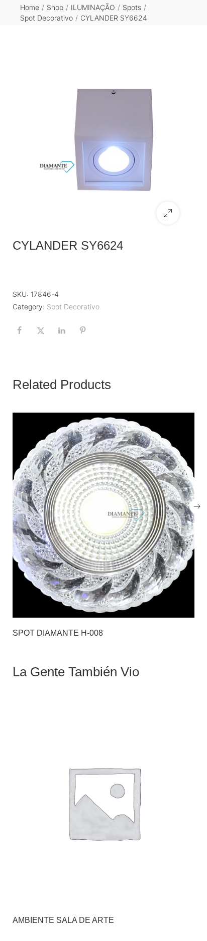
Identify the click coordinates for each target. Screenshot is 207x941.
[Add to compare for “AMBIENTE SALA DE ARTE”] (183, 894)
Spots (132, 7)
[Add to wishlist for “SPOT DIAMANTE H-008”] (162, 607)
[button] (167, 213)
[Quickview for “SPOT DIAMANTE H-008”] (103, 515)
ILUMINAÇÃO (93, 7)
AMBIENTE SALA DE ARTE (63, 920)
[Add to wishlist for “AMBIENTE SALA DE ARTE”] (162, 894)
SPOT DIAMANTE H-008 (58, 633)
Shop (55, 7)
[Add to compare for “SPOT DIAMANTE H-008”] (183, 607)
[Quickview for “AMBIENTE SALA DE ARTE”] (103, 802)
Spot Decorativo (46, 18)
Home (29, 7)
